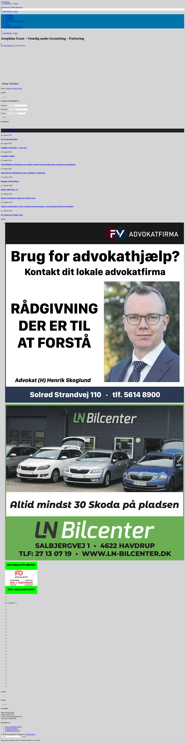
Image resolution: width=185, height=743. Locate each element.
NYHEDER (9, 15)
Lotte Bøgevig (8, 46)
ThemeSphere (30, 734)
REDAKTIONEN (11, 729)
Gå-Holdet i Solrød (7, 156)
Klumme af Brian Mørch (10, 181)
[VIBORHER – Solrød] (9, 11)
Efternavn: (4, 109)
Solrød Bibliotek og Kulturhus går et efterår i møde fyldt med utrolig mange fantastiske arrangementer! (38, 164)
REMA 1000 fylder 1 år (9, 190)
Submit (24, 736)
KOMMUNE (9, 17)
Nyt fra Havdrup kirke (9, 139)
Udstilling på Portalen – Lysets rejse (14, 148)
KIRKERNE (9, 19)
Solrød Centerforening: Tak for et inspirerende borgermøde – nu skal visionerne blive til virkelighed (37, 206)
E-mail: (3, 113)
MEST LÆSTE (10, 131)
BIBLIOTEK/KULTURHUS (14, 21)
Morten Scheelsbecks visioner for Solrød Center (18, 198)
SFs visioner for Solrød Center (12, 215)
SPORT (8, 25)
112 (6, 23)
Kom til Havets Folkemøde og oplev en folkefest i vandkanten (23, 173)
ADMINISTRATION (12, 731)
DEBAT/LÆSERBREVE (13, 27)
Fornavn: (4, 105)
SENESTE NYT (11, 129)
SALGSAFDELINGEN (13, 727)
